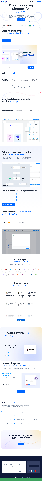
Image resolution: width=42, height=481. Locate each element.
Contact (36, 1)
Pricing (28, 1)
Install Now (31, 67)
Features (24, 1)
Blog (30, 1)
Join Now (39, 1)
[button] (6, 355)
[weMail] (4, 2)
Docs (33, 1)
